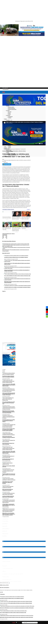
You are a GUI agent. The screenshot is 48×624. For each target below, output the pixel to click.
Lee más (1, 592)
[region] (24, 43)
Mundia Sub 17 (9, 233)
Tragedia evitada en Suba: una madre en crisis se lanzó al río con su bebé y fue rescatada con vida (15, 246)
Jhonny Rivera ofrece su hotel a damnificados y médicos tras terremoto (7, 482)
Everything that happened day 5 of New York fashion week (8, 459)
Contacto (7, 152)
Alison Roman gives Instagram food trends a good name (8, 444)
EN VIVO (3, 92)
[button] (24, 42)
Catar (3, 233)
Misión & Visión (8, 150)
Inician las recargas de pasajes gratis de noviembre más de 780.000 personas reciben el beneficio (8, 429)
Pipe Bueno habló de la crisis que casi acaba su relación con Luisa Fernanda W (8, 474)
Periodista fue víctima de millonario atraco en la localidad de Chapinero (16, 257)
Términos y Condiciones (6, 561)
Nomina (13, 233)
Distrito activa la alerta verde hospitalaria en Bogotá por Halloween (8, 437)
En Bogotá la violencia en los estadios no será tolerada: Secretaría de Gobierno (17, 287)
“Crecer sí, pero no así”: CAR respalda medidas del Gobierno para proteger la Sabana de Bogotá (8, 385)
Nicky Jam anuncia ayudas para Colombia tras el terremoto (7, 490)
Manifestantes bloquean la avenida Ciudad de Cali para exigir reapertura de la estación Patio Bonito (8, 411)
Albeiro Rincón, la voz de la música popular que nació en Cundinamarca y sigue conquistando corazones (8, 514)
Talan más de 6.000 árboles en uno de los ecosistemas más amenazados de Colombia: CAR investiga (8, 394)
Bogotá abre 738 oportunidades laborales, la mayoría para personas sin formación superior (15, 250)
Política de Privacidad (6, 559)
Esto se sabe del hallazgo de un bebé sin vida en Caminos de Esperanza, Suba (17, 275)
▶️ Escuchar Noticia (6, 164)
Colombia (5, 233)
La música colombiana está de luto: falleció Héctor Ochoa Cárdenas (8, 497)
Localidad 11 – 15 (9, 120)
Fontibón (9, 146)
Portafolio (9, 117)
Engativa (9, 147)
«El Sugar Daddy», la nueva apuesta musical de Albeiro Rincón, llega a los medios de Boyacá (8, 505)
